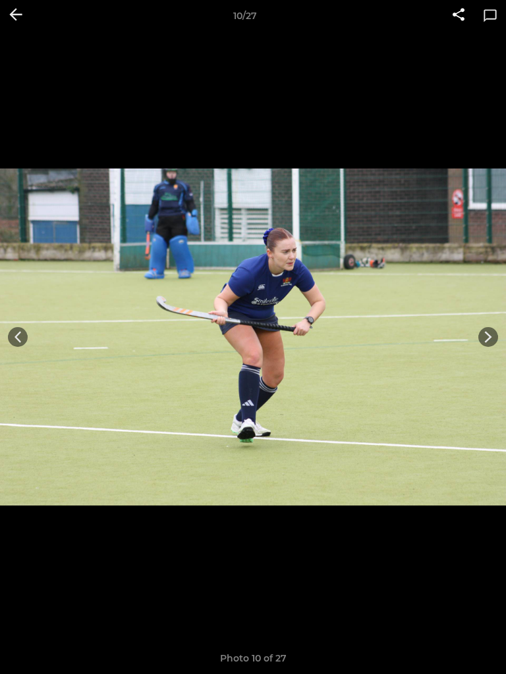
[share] (458, 16)
